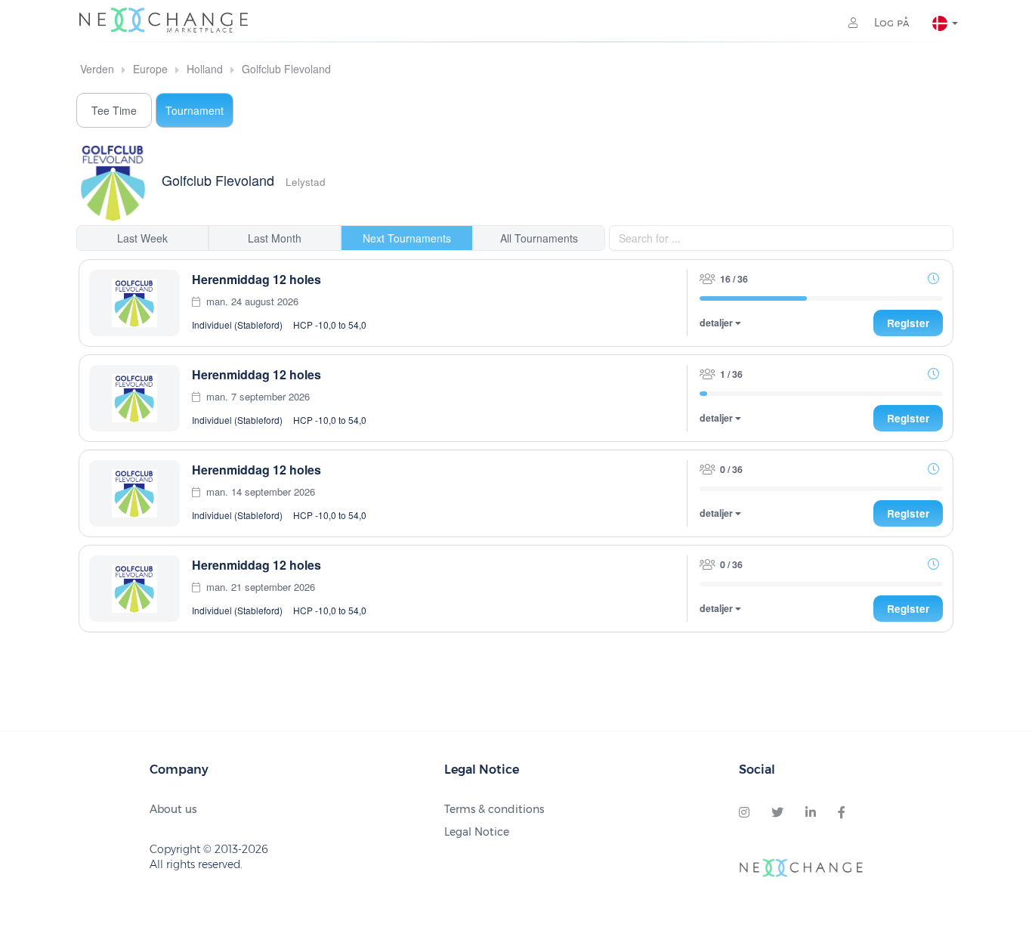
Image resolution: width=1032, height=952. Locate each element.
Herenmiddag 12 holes (256, 279)
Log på (890, 22)
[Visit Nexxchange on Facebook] (841, 813)
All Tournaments (539, 238)
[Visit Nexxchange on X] (777, 813)
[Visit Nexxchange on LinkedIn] (810, 813)
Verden (97, 68)
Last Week (142, 238)
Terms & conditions (494, 809)
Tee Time (114, 110)
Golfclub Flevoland (286, 68)
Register (908, 323)
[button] (933, 278)
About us (173, 809)
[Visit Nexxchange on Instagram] (744, 813)
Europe (150, 68)
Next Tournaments (407, 238)
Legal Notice (476, 832)
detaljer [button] (717, 323)
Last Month (274, 238)
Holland (205, 68)
